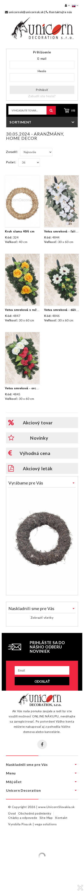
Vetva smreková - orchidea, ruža (29, 388)
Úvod (12, 813)
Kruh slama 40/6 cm (19, 231)
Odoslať (42, 681)
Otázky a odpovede (22, 817)
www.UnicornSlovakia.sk (56, 807)
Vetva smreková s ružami (23, 310)
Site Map (46, 817)
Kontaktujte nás (60, 12)
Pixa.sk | (28, 824)
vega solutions (46, 824)
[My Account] (67, 5)
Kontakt (61, 817)
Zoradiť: (12, 152)
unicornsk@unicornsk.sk (26, 12)
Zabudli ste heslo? (42, 96)
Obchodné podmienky (34, 813)
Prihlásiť (42, 90)
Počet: (11, 162)
